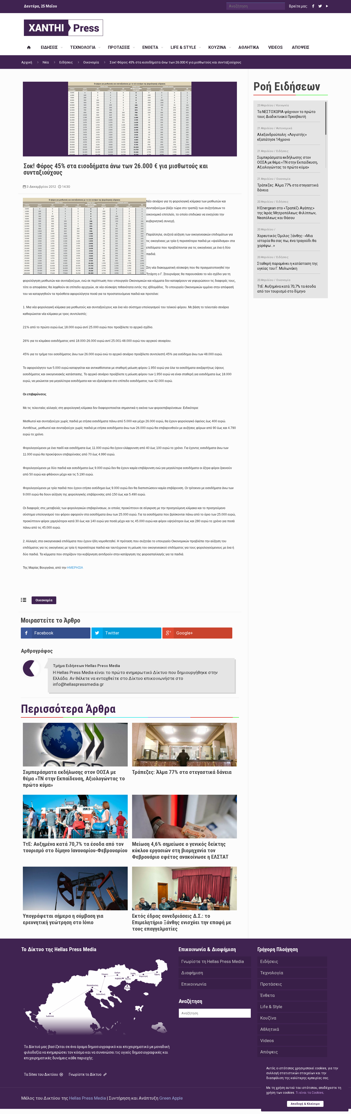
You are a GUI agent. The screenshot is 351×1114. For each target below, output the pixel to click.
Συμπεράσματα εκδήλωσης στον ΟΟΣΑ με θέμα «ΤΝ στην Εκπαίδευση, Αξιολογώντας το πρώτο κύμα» (74, 778)
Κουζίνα (268, 1018)
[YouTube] (327, 6)
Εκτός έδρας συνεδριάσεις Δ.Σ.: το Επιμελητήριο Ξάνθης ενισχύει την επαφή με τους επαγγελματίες (181, 922)
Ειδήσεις (66, 62)
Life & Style (271, 1006)
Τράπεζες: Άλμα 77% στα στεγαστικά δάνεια (182, 772)
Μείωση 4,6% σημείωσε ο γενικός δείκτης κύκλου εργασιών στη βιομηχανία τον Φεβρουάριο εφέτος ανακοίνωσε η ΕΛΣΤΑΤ (180, 850)
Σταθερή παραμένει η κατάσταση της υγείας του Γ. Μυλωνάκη (287, 263)
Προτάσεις (271, 984)
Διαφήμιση (192, 972)
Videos (267, 1040)
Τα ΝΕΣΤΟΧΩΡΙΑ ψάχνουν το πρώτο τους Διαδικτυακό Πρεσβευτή (286, 111)
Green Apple (171, 1098)
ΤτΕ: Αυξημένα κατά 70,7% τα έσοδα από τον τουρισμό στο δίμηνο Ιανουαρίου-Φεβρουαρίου (75, 847)
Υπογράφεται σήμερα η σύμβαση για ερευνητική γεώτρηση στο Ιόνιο (63, 919)
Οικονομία (91, 62)
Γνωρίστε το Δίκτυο (85, 1074)
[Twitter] (320, 6)
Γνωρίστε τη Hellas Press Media (212, 961)
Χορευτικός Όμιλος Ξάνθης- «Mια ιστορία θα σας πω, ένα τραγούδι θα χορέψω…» (286, 238)
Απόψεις (269, 1051)
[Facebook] (313, 6)
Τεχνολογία (271, 972)
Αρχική (26, 62)
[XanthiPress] (63, 26)
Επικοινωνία (193, 984)
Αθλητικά (269, 1029)
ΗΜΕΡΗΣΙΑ (75, 567)
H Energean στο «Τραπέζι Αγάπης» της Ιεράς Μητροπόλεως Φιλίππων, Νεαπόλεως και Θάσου (286, 210)
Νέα (46, 62)
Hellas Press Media (87, 1098)
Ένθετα (267, 995)
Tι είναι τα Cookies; (310, 1092)
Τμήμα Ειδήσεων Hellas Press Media (86, 665)
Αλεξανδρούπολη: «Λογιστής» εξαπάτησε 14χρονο (282, 134)
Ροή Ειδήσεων (286, 86)
